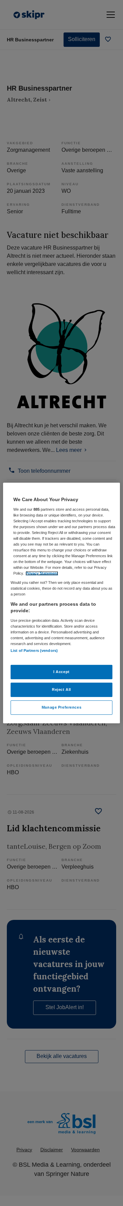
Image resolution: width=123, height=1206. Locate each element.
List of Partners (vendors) (34, 650)
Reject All (61, 689)
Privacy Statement (42, 573)
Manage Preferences (61, 707)
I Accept (61, 672)
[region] (61, 603)
